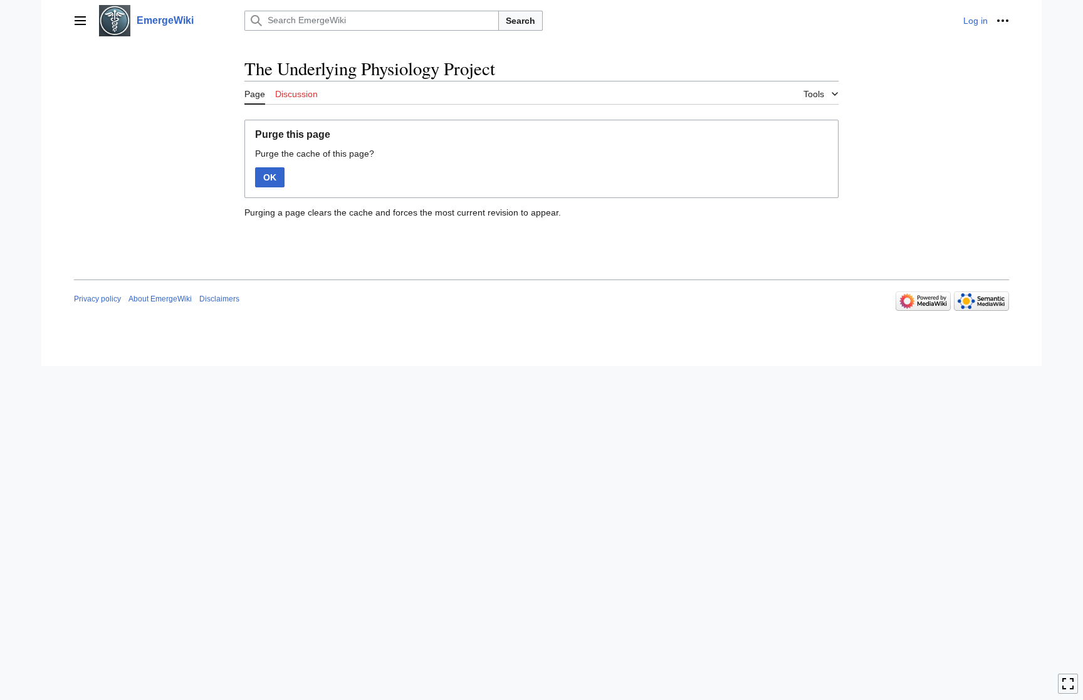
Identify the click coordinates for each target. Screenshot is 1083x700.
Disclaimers (219, 299)
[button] (80, 21)
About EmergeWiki (160, 299)
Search (520, 21)
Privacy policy (97, 299)
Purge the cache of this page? (314, 154)
